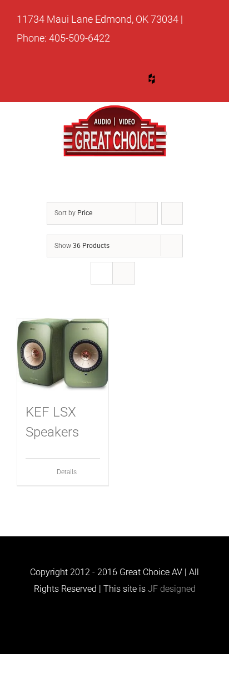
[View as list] (124, 273)
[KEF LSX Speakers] (62, 354)
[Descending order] (172, 213)
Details (67, 472)
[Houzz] (151, 78)
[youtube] (109, 81)
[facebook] (194, 81)
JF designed (172, 588)
